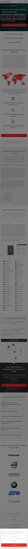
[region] (14, 538)
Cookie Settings (14, 536)
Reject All (14, 541)
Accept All (14, 545)
